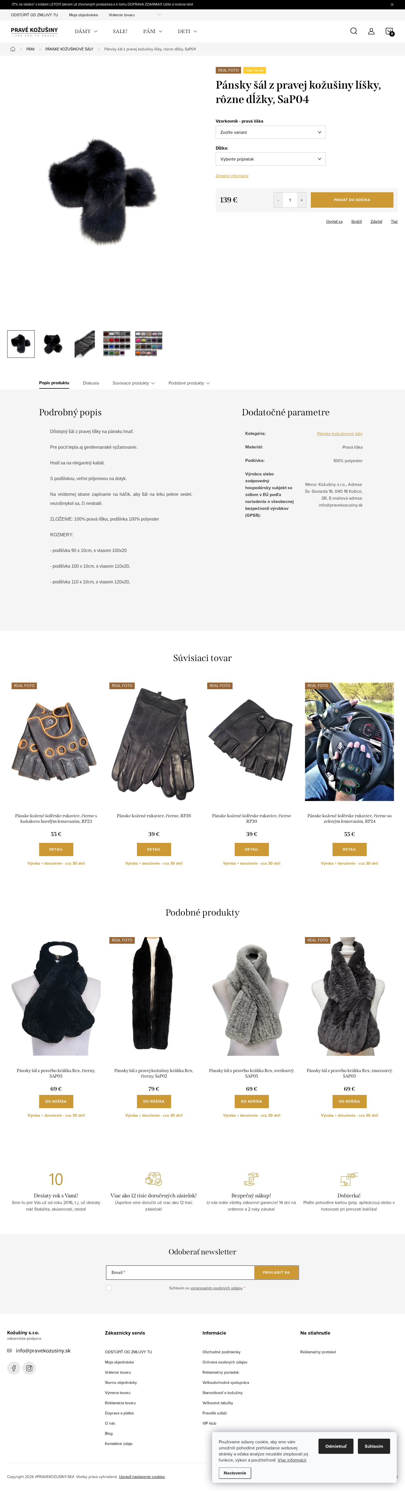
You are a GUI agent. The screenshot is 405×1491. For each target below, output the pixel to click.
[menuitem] (86, 31)
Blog (109, 1433)
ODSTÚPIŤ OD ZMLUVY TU (34, 15)
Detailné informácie (232, 175)
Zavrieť (244, 220)
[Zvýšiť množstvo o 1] (301, 200)
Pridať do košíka (352, 199)
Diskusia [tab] (91, 383)
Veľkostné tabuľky (217, 1402)
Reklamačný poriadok (220, 1372)
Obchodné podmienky (221, 1351)
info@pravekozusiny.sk (43, 1350)
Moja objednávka (83, 15)
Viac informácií (292, 1460)
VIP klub (209, 1423)
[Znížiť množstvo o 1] (278, 200)
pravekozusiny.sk (29, 1368)
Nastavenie (235, 1473)
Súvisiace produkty (131, 383)
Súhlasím (374, 1446)
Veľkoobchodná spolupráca (225, 1382)
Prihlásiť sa (276, 1272)
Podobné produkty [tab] (186, 383)
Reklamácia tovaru (120, 1403)
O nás (110, 1423)
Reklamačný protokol (318, 1351)
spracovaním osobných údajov (216, 1288)
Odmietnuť (336, 1446)
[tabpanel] (56, 778)
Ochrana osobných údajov (224, 1362)
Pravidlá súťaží (214, 1413)
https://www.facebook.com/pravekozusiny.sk (13, 1368)
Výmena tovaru (118, 1392)
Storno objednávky (121, 1382)
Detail (56, 849)
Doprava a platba (119, 1413)
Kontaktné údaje (119, 1443)
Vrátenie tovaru (122, 15)
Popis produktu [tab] (54, 383)
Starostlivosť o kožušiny (222, 1392)
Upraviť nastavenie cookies (142, 1476)
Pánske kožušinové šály (340, 434)
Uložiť (225, 220)
